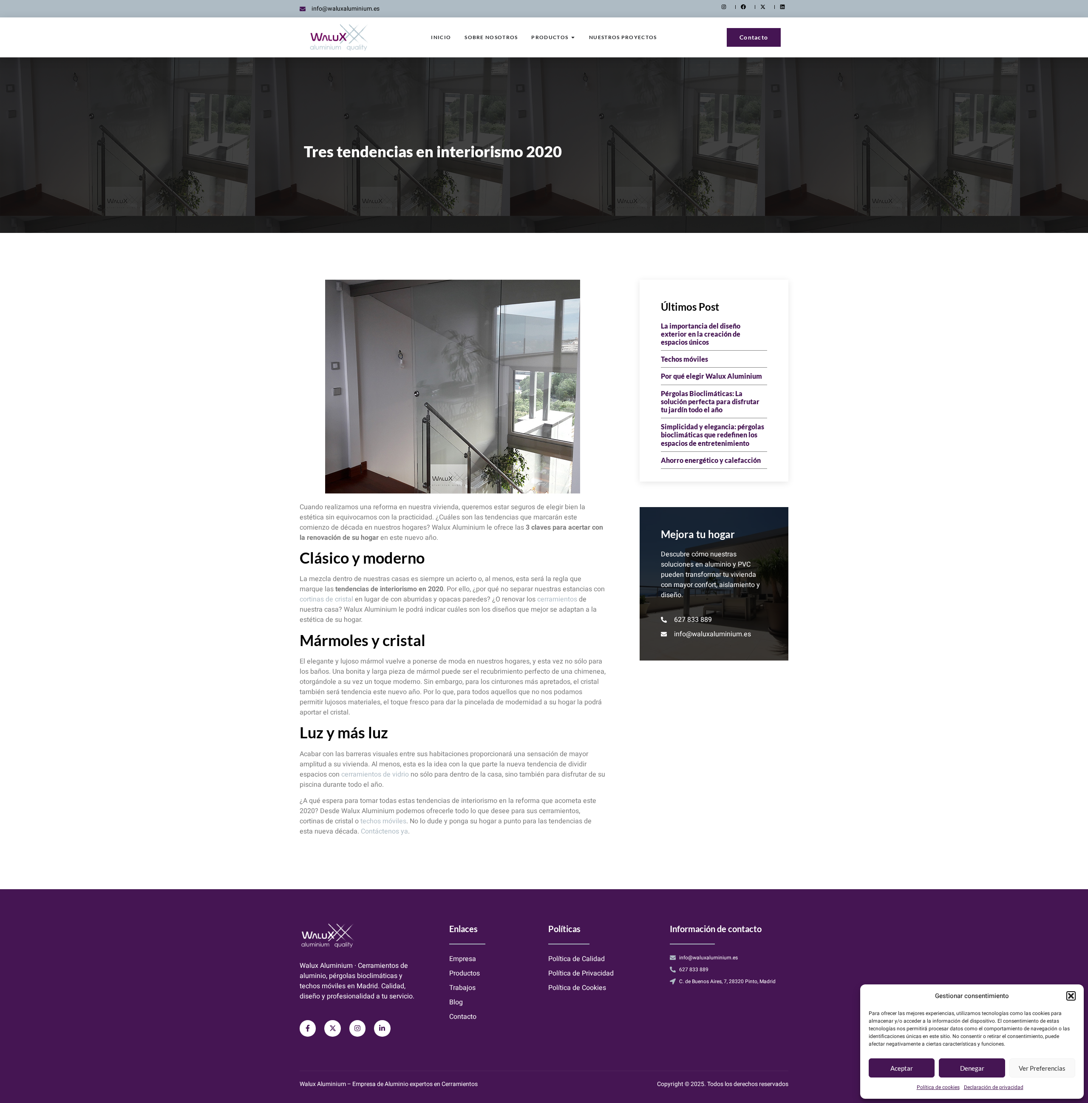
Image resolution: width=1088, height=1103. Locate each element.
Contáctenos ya (384, 831)
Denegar (972, 1068)
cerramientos (557, 599)
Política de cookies (938, 1087)
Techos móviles (684, 359)
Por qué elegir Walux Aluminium (711, 376)
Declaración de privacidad (993, 1087)
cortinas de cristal (326, 599)
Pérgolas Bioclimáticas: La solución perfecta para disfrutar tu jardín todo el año (710, 401)
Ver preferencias (1042, 1068)
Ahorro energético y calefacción (711, 460)
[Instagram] (357, 1028)
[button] (1071, 996)
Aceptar (901, 1068)
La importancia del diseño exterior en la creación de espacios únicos (700, 334)
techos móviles (383, 821)
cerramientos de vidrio (375, 774)
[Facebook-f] (308, 1028)
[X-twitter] (332, 1028)
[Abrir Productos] (572, 37)
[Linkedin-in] (382, 1028)
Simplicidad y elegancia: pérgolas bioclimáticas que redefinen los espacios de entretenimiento (712, 434)
